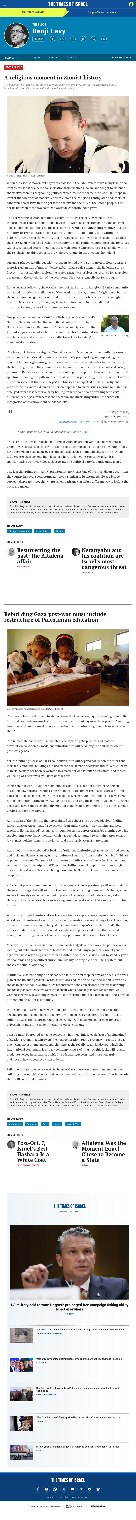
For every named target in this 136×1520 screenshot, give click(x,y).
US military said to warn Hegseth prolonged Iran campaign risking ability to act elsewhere (70, 1307)
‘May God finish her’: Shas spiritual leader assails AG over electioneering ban (78, 1417)
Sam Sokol (41, 1363)
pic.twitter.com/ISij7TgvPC (75, 422)
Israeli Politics (43, 531)
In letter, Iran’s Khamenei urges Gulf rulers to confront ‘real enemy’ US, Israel (77, 1446)
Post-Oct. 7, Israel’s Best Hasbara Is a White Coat (33, 1151)
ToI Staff (69, 1314)
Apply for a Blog (121, 57)
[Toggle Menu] (4, 4)
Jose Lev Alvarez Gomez (28, 1165)
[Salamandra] (98, 1506)
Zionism (60, 531)
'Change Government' (19, 531)
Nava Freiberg (55, 1333)
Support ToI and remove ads (103, 12)
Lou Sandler (87, 572)
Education (31, 1124)
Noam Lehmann (43, 1395)
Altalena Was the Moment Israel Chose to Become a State (104, 1151)
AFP (55, 1395)
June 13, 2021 (81, 432)
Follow (38, 39)
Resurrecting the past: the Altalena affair (40, 556)
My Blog (37, 57)
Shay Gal (85, 1165)
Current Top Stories (69, 1211)
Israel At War (73, 1124)
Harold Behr (23, 567)
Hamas (57, 1124)
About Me (53, 57)
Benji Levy (49, 31)
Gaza (45, 1124)
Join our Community (32, 12)
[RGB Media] (70, 1506)
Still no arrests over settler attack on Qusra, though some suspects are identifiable (80, 1329)
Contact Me (70, 57)
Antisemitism (15, 1124)
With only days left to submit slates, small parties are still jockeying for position (79, 1359)
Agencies (40, 1450)
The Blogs (39, 24)
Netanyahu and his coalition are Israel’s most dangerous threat (104, 558)
